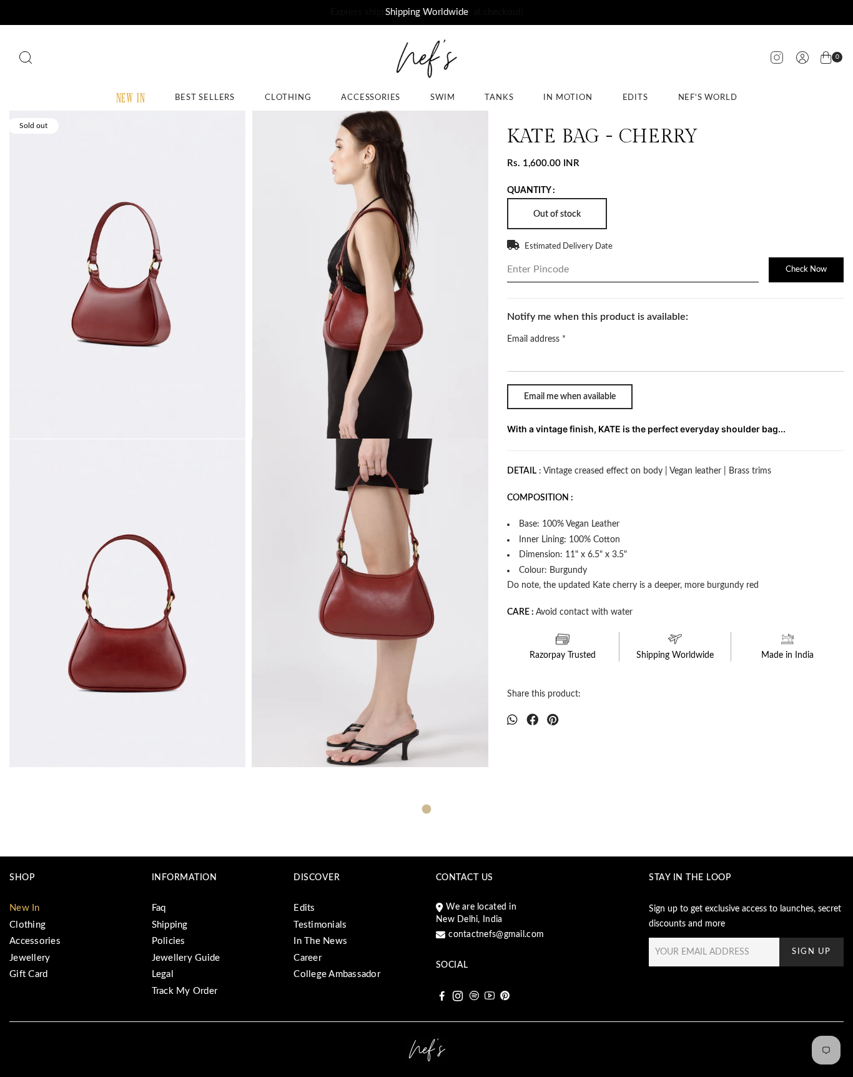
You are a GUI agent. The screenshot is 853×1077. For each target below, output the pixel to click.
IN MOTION (567, 98)
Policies (168, 941)
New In (24, 908)
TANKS (499, 98)
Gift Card (28, 974)
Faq (159, 908)
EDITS (635, 98)
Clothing (27, 925)
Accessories (35, 941)
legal (163, 974)
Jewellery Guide (186, 958)
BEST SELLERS (205, 98)
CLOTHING (288, 98)
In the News (320, 941)
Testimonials (320, 925)
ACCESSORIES (370, 98)
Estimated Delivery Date (569, 246)
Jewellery (29, 958)
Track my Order (185, 991)
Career (307, 958)
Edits (304, 908)
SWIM (442, 98)
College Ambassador (336, 974)
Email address (536, 339)
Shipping (170, 925)
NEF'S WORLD (707, 98)
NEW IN (130, 98)
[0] (826, 60)
